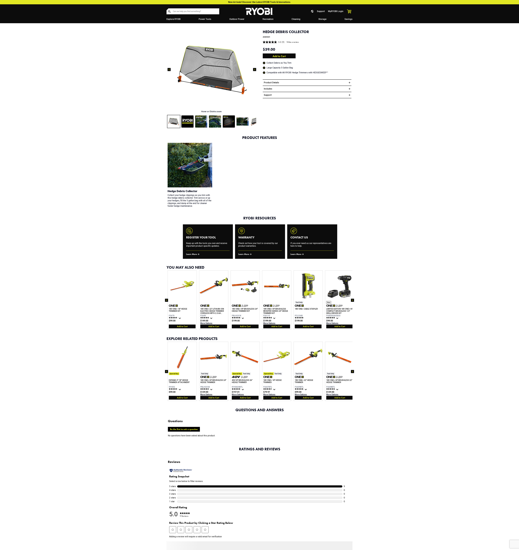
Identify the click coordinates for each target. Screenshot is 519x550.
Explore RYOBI (174, 19)
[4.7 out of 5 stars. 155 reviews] (173, 317)
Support (321, 11)
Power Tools (205, 19)
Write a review (293, 42)
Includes (268, 88)
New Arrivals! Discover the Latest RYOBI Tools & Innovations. (259, 2)
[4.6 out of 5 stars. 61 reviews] (268, 389)
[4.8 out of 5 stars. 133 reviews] (331, 389)
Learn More (191, 254)
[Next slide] (254, 69)
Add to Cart (279, 56)
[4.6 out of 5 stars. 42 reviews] (173, 389)
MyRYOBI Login (335, 11)
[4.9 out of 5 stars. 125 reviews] (268, 317)
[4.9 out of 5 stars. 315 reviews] (205, 317)
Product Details (271, 82)
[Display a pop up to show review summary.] (180, 318)
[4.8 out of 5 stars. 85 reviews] (205, 389)
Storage (322, 19)
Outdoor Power (236, 19)
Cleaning (296, 19)
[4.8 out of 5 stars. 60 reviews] (236, 317)
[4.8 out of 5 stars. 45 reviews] (236, 389)
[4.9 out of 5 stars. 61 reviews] (331, 317)
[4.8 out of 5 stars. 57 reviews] (299, 389)
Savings (348, 19)
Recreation (268, 19)
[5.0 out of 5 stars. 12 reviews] (299, 317)
